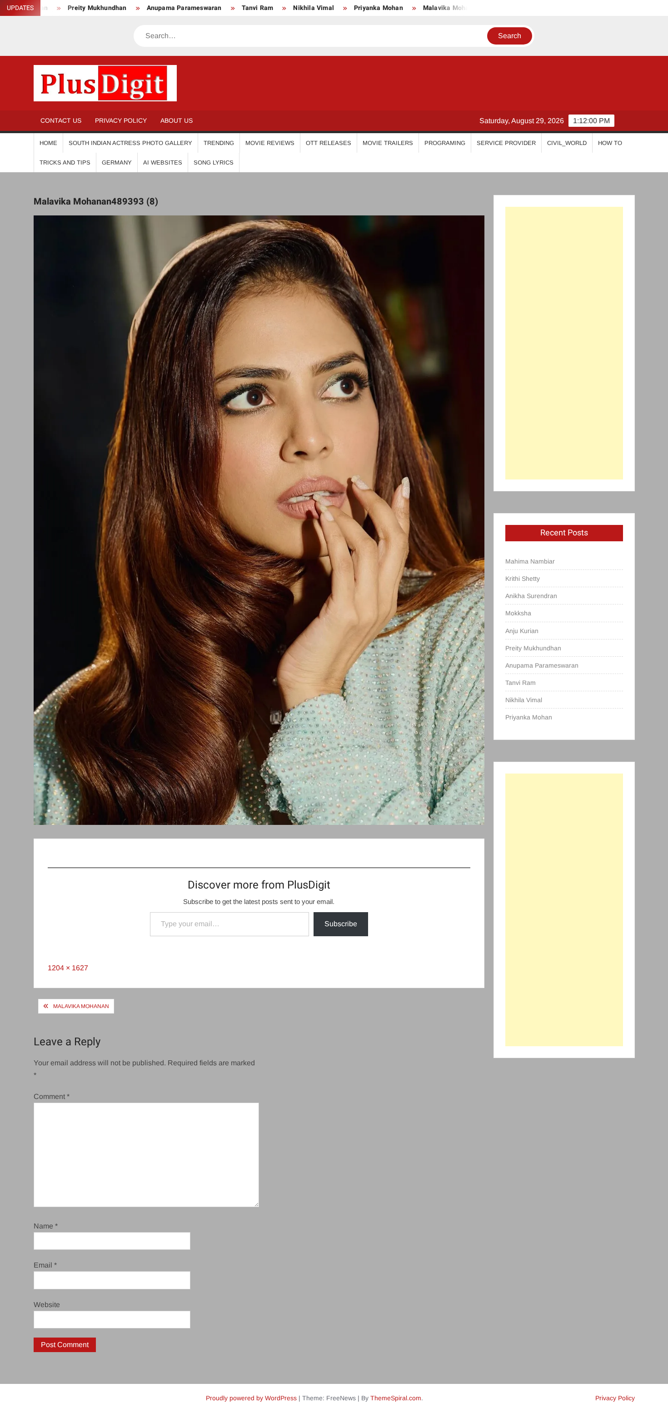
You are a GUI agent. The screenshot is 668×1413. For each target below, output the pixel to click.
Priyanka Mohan (333, 8)
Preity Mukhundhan (533, 648)
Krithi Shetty (522, 578)
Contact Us (60, 120)
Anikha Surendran (531, 595)
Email (45, 1265)
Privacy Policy (121, 120)
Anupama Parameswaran (138, 8)
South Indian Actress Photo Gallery (130, 143)
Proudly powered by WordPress (251, 1398)
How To (610, 143)
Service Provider (506, 143)
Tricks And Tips (65, 162)
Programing (444, 143)
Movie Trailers (388, 143)
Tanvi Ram (212, 8)
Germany (117, 162)
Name (46, 1226)
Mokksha (518, 613)
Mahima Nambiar (530, 561)
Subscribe (340, 924)
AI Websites (162, 162)
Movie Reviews (269, 143)
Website (47, 1304)
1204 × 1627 (68, 968)
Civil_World (567, 143)
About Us (176, 120)
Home (48, 143)
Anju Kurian (521, 630)
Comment (52, 1096)
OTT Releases (328, 143)
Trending (219, 143)
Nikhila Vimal (268, 8)
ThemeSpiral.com (395, 1398)
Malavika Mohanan (406, 8)
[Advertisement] (564, 343)
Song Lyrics (214, 162)
